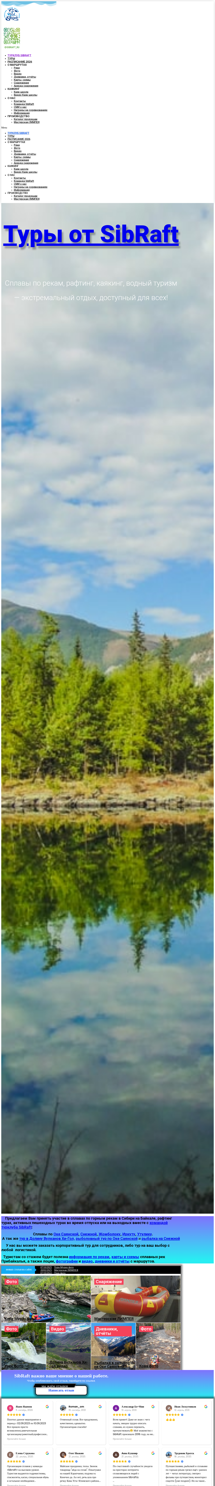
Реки (17, 67)
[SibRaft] (12, 14)
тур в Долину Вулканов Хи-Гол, (47, 1238)
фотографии (67, 1261)
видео (87, 1261)
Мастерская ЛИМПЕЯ (27, 122)
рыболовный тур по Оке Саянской (107, 1238)
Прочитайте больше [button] (16, 1438)
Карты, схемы (22, 79)
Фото (17, 70)
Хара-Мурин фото (64, 1267)
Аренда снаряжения (26, 85)
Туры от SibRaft (91, 234)
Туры (11, 136)
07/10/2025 (46, 1267)
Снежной (88, 1234)
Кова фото (148, 1366)
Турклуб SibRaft (18, 133)
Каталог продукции (25, 119)
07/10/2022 (46, 1273)
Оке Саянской (66, 1234)
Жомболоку (109, 1234)
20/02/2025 (46, 1270)
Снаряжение (21, 82)
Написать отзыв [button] (61, 1390)
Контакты (20, 101)
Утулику (144, 1234)
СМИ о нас (20, 107)
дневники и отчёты (112, 1261)
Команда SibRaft (24, 104)
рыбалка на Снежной (161, 1238)
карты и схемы (125, 1257)
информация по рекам (89, 1257)
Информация (22, 190)
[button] (106, 127)
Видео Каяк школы (25, 94)
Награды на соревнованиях (30, 110)
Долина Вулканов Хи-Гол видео (68, 1364)
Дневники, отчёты (25, 76)
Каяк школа (21, 91)
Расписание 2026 (19, 139)
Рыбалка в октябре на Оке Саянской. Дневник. (112, 1367)
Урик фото (59, 1273)
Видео (18, 73)
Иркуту (128, 1234)
